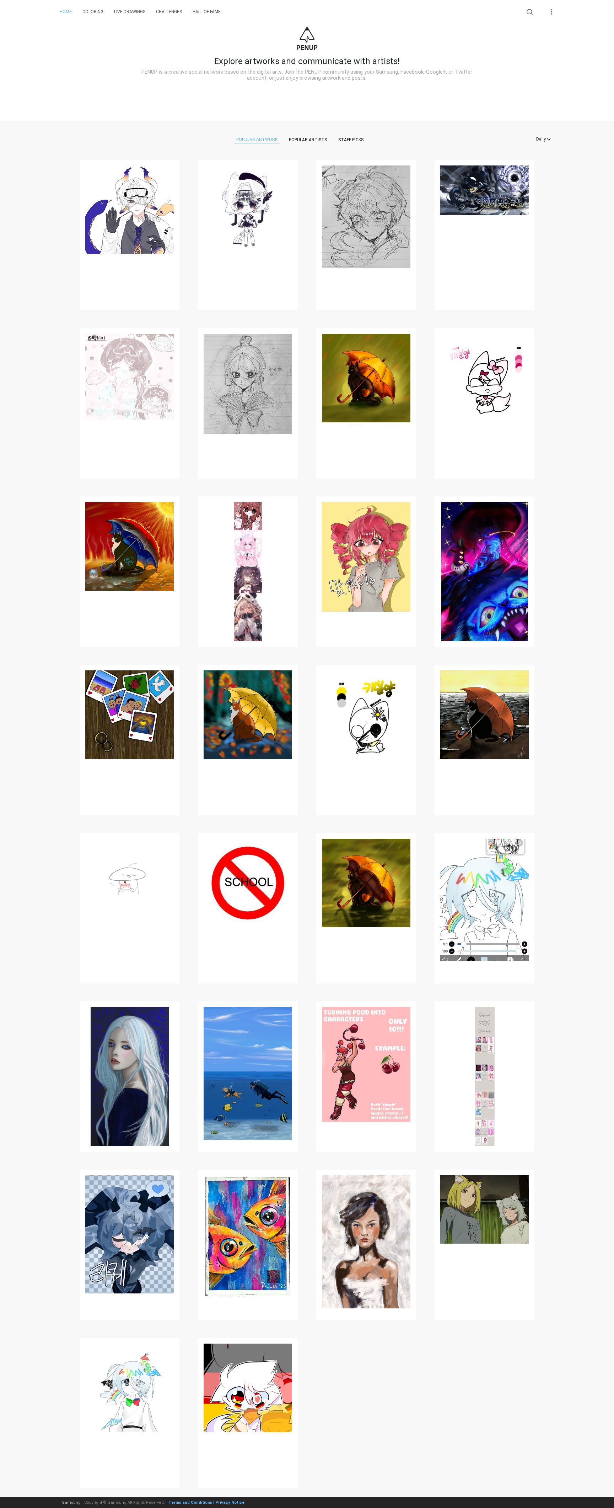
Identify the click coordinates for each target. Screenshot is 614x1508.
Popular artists (308, 139)
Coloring (92, 11)
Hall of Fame (207, 11)
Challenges (169, 11)
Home (66, 11)
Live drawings (129, 11)
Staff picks (350, 139)
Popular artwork (257, 139)
